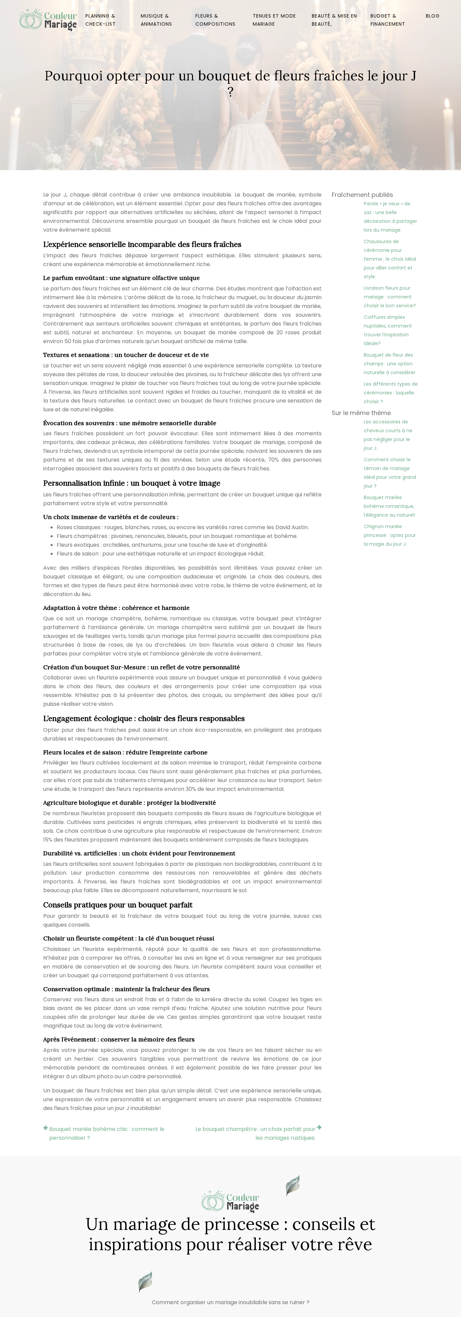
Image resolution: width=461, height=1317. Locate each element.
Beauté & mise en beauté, (334, 19)
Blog (433, 15)
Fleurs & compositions (215, 19)
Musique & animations (156, 19)
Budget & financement (388, 19)
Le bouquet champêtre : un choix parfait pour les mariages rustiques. (255, 1133)
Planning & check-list (100, 19)
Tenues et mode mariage (274, 19)
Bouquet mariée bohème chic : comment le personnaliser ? (106, 1133)
